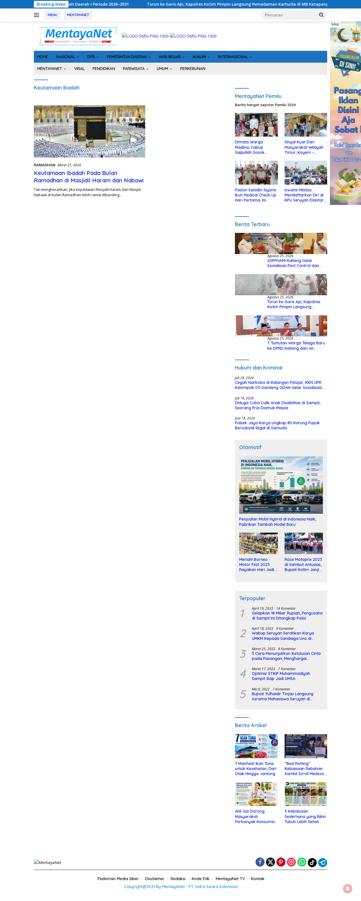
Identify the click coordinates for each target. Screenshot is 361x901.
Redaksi (178, 878)
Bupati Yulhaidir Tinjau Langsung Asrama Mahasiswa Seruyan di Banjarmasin (282, 696)
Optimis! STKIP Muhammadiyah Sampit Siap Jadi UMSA (281, 676)
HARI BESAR (169, 56)
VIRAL (79, 68)
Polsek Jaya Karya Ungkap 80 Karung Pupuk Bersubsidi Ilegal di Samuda (277, 425)
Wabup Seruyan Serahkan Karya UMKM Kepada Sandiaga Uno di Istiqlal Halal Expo (283, 636)
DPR (91, 56)
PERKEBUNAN (192, 68)
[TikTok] (312, 862)
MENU (53, 14)
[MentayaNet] (77, 35)
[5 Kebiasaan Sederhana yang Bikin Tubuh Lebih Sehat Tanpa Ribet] (306, 794)
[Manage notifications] (347, 888)
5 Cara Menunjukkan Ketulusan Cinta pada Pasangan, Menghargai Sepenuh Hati (286, 656)
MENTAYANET (78, 14)
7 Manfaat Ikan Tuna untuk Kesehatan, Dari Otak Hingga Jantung (255, 768)
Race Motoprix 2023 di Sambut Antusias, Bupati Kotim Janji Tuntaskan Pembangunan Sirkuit (303, 564)
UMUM (162, 68)
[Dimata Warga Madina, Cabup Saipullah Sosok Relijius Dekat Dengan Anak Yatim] (256, 125)
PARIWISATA (134, 68)
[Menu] (37, 15)
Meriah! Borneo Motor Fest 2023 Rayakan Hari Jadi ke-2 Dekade (256, 564)
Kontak (258, 878)
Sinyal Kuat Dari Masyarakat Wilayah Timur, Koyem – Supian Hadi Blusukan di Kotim (305, 147)
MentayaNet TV (230, 878)
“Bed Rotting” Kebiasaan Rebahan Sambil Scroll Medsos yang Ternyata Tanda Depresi (305, 769)
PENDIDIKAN (104, 68)
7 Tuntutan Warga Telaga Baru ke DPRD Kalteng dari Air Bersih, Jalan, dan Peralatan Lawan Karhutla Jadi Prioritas (296, 345)
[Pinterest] (280, 862)
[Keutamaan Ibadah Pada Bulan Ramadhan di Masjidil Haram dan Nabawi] (89, 131)
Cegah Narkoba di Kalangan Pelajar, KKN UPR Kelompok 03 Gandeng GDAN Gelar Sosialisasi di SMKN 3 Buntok (281, 385)
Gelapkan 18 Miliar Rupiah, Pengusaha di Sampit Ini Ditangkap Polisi (287, 616)
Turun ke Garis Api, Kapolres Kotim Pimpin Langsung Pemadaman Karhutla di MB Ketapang (208, 4)
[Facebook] (260, 862)
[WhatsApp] (301, 862)
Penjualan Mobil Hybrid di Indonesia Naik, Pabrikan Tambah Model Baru (277, 522)
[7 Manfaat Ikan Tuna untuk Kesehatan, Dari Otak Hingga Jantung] (256, 746)
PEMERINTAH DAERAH (127, 56)
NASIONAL (65, 56)
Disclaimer (154, 878)
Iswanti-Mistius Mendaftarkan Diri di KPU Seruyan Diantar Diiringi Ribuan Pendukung (304, 195)
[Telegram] (322, 862)
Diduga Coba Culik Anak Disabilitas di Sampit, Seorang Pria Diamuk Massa (277, 405)
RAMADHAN (44, 164)
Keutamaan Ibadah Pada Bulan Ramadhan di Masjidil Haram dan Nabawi (89, 176)
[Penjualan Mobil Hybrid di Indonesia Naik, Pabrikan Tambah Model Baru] (281, 485)
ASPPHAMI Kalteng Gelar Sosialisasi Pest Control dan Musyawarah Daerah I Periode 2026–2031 (295, 263)
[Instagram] (291, 862)
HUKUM (199, 56)
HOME (42, 56)
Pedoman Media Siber (118, 878)
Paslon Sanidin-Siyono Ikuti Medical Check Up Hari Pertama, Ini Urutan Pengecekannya (255, 195)
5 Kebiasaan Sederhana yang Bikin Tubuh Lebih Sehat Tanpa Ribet (305, 816)
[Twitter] (270, 862)
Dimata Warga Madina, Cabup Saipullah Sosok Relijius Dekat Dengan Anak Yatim (255, 147)
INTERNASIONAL (233, 56)
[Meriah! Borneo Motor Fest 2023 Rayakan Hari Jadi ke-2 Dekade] (258, 543)
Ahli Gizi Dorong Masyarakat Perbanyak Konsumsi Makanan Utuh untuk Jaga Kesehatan (255, 816)
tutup (335, 24)
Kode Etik (201, 878)
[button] (321, 14)
